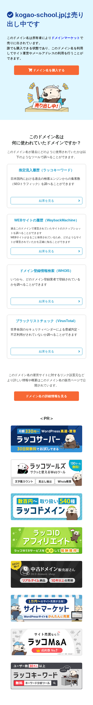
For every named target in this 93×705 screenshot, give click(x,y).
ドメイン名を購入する (49, 70)
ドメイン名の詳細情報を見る (46, 396)
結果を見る (46, 200)
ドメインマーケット (65, 38)
